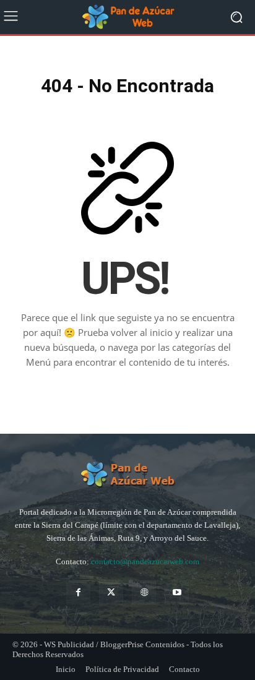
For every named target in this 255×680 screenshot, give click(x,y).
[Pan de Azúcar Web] (127, 474)
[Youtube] (177, 592)
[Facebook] (78, 592)
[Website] (144, 592)
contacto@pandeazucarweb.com (145, 561)
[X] (111, 592)
